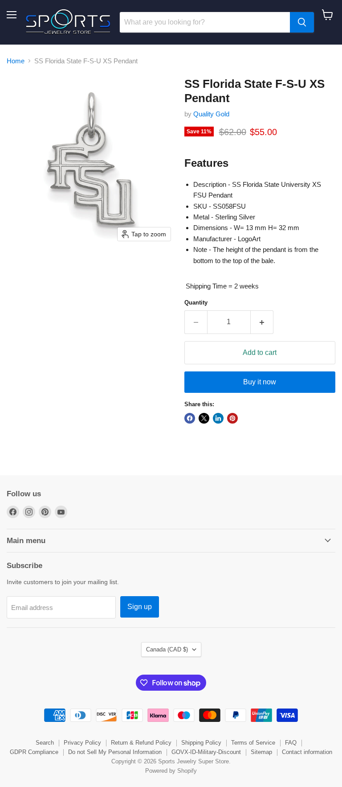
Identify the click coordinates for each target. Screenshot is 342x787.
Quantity (196, 302)
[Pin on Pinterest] (232, 418)
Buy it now (259, 382)
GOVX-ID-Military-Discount (206, 752)
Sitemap (261, 752)
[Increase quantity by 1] (262, 322)
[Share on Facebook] (189, 418)
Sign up (139, 606)
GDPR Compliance (34, 752)
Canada (167, 649)
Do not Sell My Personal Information (115, 752)
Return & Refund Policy (141, 742)
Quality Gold (211, 114)
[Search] (302, 22)
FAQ (291, 742)
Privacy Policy (82, 742)
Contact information (307, 752)
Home (15, 61)
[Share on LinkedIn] (218, 418)
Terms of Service (253, 742)
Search (45, 742)
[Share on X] (204, 418)
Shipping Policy (201, 742)
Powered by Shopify (171, 770)
